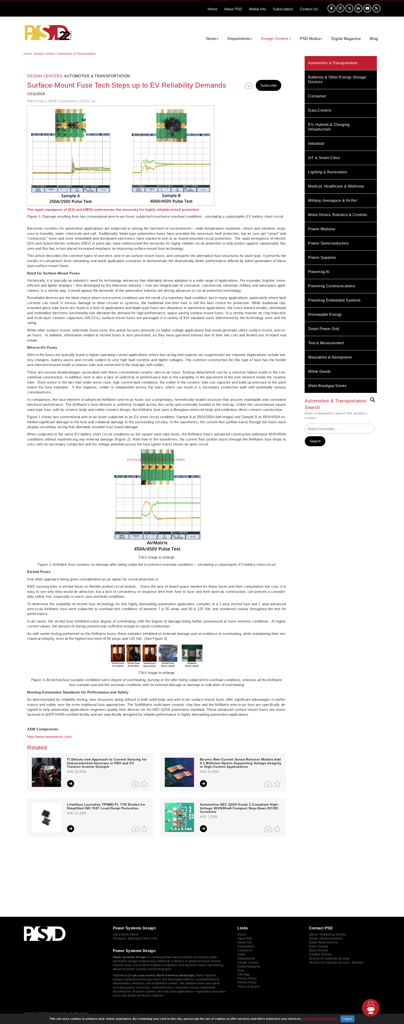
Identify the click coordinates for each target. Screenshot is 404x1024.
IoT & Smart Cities (324, 158)
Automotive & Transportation (332, 63)
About (233, 9)
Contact (309, 9)
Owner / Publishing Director (327, 934)
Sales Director (318, 950)
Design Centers (44, 53)
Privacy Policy (247, 978)
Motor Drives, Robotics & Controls (337, 215)
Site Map (243, 974)
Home (212, 9)
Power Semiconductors (328, 243)
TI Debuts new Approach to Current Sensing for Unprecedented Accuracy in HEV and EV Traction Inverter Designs (107, 763)
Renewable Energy (325, 314)
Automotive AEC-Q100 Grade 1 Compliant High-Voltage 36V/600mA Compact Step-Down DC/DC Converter (239, 808)
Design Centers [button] (274, 39)
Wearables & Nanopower (330, 357)
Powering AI (318, 272)
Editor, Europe (318, 946)
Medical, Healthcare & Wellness (336, 186)
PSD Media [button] (310, 39)
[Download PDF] (248, 85)
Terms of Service (249, 986)
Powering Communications (331, 286)
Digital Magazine (346, 39)
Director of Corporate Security (329, 958)
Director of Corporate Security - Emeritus (336, 962)
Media (257, 9)
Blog (374, 39)
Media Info (245, 942)
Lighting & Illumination (327, 172)
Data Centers (319, 110)
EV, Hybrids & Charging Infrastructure (329, 127)
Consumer (317, 96)
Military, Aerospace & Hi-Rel (332, 201)
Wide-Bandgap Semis (327, 386)
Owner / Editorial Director (326, 938)
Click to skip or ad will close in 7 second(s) (156, 459)
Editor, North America (323, 942)
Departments (246, 958)
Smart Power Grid (323, 329)
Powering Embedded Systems (334, 300)
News (241, 954)
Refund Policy (247, 982)
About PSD (245, 938)
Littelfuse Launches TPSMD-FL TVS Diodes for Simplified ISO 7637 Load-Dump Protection (106, 806)
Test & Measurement (326, 343)
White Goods (319, 371)
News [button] (211, 39)
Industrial (316, 144)
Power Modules (321, 229)
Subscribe (268, 85)
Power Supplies (322, 258)
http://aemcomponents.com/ (49, 737)
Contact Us (245, 950)
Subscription (283, 9)
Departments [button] (238, 39)
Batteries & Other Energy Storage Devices (337, 79)
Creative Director (320, 954)
